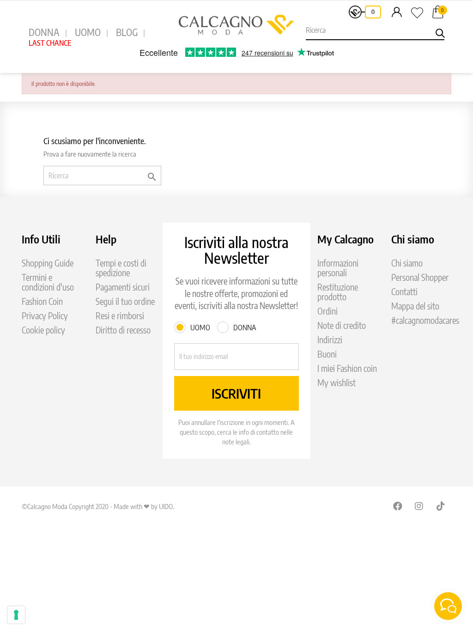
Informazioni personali (337, 268)
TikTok (441, 506)
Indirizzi (329, 339)
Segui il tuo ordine (125, 301)
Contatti (404, 291)
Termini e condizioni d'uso (48, 282)
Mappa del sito (415, 306)
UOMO (88, 32)
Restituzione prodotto (337, 292)
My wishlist (336, 382)
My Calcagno (345, 239)
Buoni (327, 354)
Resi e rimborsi (120, 315)
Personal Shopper (420, 277)
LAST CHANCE (50, 43)
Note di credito (341, 325)
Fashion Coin (42, 301)
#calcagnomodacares (425, 320)
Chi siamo (407, 263)
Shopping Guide (47, 263)
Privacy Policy (45, 315)
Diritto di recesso (123, 330)
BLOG (127, 32)
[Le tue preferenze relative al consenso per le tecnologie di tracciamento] (16, 615)
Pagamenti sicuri (123, 287)
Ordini (327, 311)
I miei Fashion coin (347, 368)
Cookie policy (43, 330)
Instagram (419, 506)
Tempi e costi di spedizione (121, 268)
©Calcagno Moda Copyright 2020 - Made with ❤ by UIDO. (98, 506)
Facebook (397, 506)
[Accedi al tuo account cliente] (397, 11)
